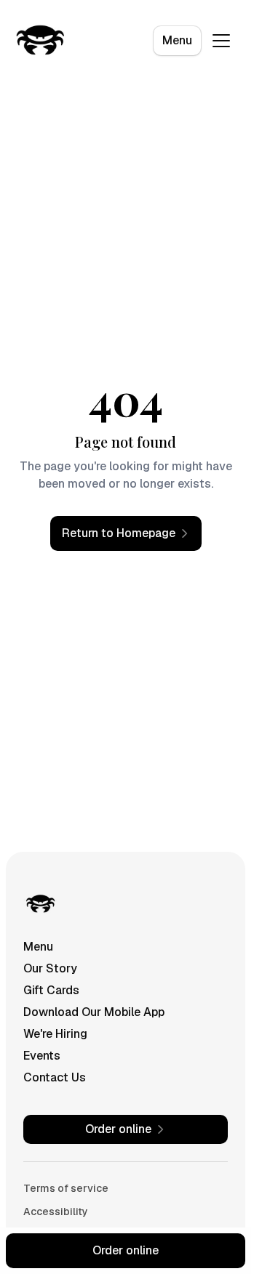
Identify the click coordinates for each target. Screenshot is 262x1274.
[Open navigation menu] (221, 40)
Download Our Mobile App (93, 1012)
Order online (125, 1250)
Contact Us (54, 1077)
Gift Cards (51, 990)
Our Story (50, 968)
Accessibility (55, 1211)
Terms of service (65, 1188)
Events (41, 1055)
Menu (177, 40)
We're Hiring (55, 1033)
